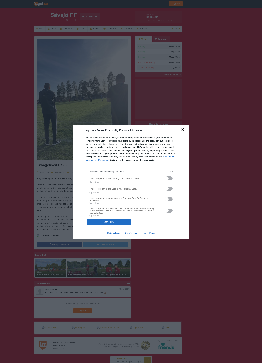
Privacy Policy (148, 233)
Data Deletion (113, 233)
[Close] (183, 130)
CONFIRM (109, 222)
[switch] (169, 178)
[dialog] (131, 182)
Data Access (131, 233)
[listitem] (131, 171)
